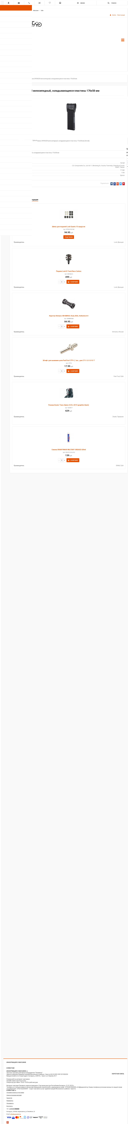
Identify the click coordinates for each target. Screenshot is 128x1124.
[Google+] (117, 183)
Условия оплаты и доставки (15, 1092)
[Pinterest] (123, 183)
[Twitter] (120, 183)
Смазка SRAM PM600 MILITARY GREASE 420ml (69, 450)
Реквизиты (9, 1100)
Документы (10, 1103)
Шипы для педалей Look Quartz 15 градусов (68, 227)
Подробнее (69, 237)
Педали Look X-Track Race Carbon (68, 271)
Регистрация (121, 15)
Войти (114, 15)
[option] (69, 125)
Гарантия (9, 1098)
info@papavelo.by (15, 1114)
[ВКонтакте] (111, 183)
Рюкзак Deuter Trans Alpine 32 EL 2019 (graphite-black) (68, 405)
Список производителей (14, 1095)
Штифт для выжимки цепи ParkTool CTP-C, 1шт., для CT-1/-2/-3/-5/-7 (68, 360)
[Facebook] (114, 183)
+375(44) (14, 1109)
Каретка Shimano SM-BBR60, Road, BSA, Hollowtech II (68, 316)
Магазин (35, 10)
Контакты (9, 1106)
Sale (42, 10)
